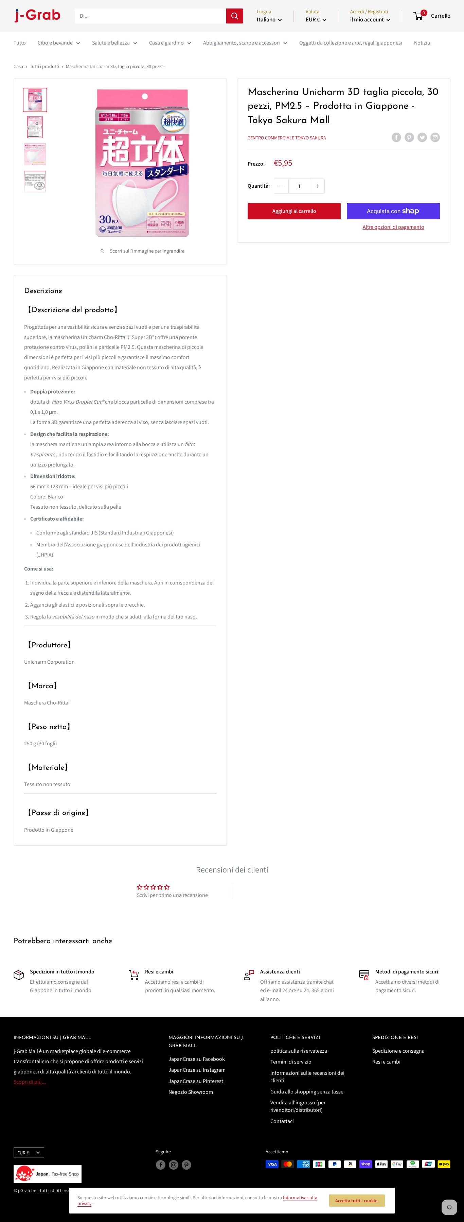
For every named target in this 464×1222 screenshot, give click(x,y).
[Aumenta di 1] (317, 186)
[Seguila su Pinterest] (186, 1165)
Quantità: (259, 185)
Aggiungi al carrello (294, 211)
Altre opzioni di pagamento (393, 227)
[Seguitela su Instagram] (173, 1165)
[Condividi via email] (435, 137)
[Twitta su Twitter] (422, 137)
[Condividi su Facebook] (396, 137)
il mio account (367, 19)
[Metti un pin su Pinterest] (409, 137)
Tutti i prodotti (44, 66)
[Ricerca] (234, 16)
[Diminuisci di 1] (281, 186)
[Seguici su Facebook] (160, 1165)
